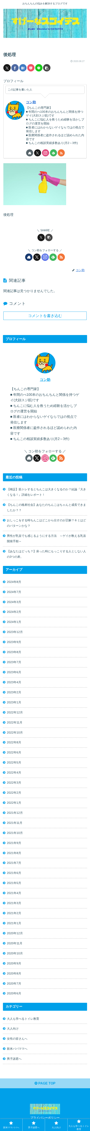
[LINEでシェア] (38, 67)
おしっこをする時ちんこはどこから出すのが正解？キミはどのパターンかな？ (46, 523)
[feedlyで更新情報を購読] (53, 153)
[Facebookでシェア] (15, 67)
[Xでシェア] (7, 67)
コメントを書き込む (45, 316)
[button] (46, 67)
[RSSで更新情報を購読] (61, 153)
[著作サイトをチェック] (29, 153)
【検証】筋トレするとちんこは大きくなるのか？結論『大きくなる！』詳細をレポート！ (46, 492)
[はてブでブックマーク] (23, 67)
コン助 (31, 102)
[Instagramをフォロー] (45, 153)
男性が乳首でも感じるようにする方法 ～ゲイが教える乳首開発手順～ (46, 538)
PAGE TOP (46, 1083)
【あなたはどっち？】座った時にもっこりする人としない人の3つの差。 (46, 554)
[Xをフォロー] (37, 153)
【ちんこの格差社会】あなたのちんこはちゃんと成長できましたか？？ (46, 507)
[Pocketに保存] (31, 67)
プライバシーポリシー (45, 1117)
